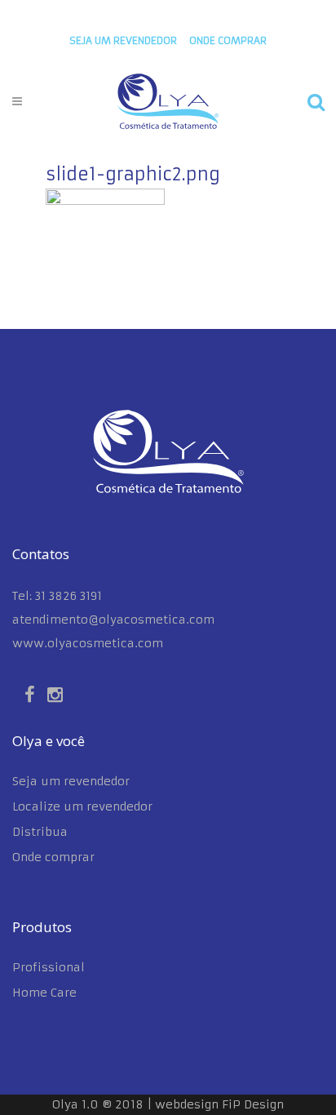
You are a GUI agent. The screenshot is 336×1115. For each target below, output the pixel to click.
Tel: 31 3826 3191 (57, 596)
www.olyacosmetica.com (87, 643)
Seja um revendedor (123, 40)
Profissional (48, 967)
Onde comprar (53, 857)
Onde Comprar (228, 40)
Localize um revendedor (82, 806)
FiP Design (253, 1104)
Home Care (44, 992)
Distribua (40, 831)
